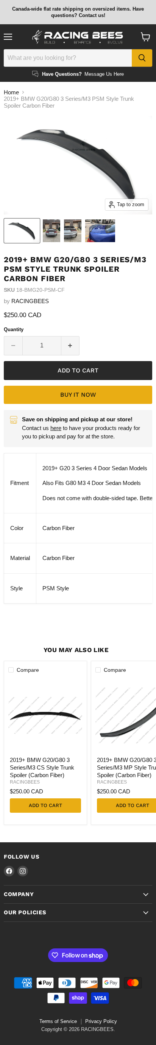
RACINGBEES (30, 301)
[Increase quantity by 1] (70, 345)
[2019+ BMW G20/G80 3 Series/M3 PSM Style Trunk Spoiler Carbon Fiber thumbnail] (22, 231)
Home (11, 92)
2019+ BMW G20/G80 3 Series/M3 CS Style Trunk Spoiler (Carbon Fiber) (42, 767)
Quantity (13, 329)
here (55, 428)
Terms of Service (58, 1021)
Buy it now (78, 394)
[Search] (142, 58)
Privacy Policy (101, 1021)
